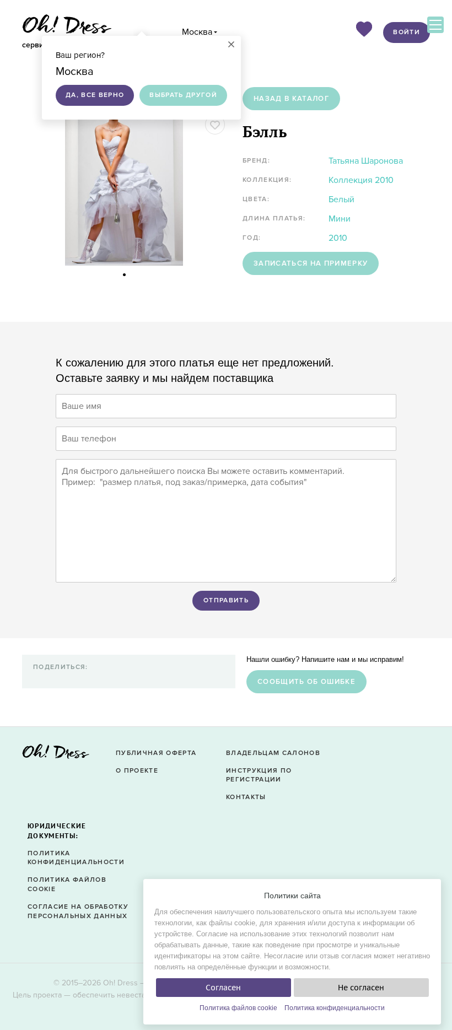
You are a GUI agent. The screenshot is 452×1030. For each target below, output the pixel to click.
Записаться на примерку (311, 263)
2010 (338, 238)
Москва (197, 31)
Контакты (246, 797)
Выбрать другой (183, 95)
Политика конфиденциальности (334, 1008)
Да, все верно (95, 95)
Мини (340, 218)
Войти (406, 32)
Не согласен (361, 988)
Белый (341, 199)
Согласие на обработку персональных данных (78, 911)
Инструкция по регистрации (259, 775)
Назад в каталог (291, 98)
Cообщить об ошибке (306, 681)
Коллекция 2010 (361, 180)
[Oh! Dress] (55, 755)
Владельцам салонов (273, 753)
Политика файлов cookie (238, 1008)
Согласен (223, 988)
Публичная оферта (156, 753)
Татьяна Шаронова (366, 160)
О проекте (137, 771)
